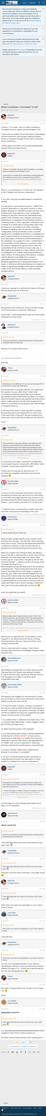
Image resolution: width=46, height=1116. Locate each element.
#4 (44, 304)
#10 (43, 608)
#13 (43, 775)
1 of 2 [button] (17, 1042)
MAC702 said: (7, 166)
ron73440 (12, 913)
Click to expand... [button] (23, 184)
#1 (44, 123)
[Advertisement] (23, 80)
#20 (43, 1009)
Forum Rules (21, 50)
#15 (43, 859)
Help (34, 1108)
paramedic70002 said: (10, 779)
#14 (43, 821)
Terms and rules (15, 1108)
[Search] (43, 3)
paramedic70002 (15, 684)
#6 (44, 376)
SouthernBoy (13, 481)
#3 (44, 284)
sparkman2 (12, 813)
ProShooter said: (8, 612)
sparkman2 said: (8, 863)
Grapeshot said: (8, 380)
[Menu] (3, 3)
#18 (43, 950)
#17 (43, 921)
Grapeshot (12, 296)
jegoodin (11, 153)
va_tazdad (12, 1001)
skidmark (12, 325)
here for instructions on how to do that (21, 44)
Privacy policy (26, 1108)
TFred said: (6, 440)
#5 (44, 333)
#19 (43, 984)
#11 (43, 666)
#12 (43, 693)
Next (23, 1042)
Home (40, 1108)
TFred (10, 368)
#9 (44, 525)
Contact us (5, 1108)
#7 (44, 435)
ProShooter (12, 517)
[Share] (41, 123)
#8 (44, 489)
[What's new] (39, 3)
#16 (43, 889)
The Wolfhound (14, 658)
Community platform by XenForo (19, 1114)
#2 (44, 161)
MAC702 (5, 110)
